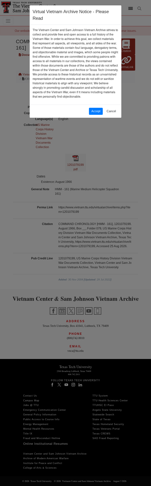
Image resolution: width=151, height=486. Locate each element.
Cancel (111, 111)
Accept (95, 111)
